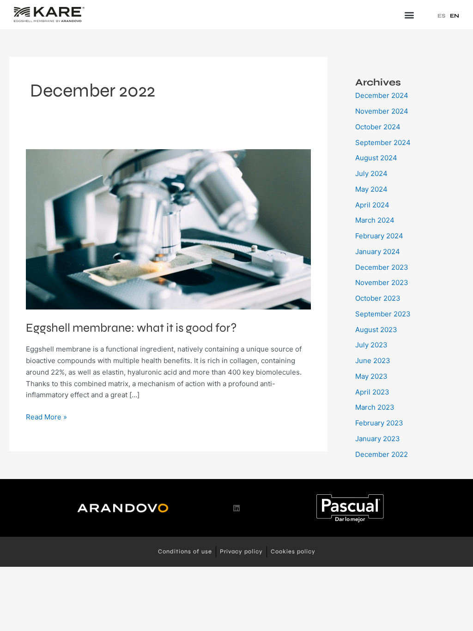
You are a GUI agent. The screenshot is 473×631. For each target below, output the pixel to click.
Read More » (46, 416)
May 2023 (371, 376)
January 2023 (377, 438)
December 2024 (381, 95)
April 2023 (372, 392)
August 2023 (376, 329)
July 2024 (371, 173)
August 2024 (376, 157)
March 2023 (374, 407)
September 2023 (383, 313)
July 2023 (371, 344)
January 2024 (377, 251)
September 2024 (383, 142)
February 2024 (379, 235)
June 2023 (372, 360)
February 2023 (379, 423)
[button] (409, 14)
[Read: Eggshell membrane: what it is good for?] (168, 228)
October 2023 (377, 298)
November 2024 (381, 111)
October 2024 (377, 126)
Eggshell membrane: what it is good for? (131, 328)
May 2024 (371, 189)
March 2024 (374, 220)
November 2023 (381, 282)
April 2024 (372, 204)
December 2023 (381, 267)
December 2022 (381, 454)
